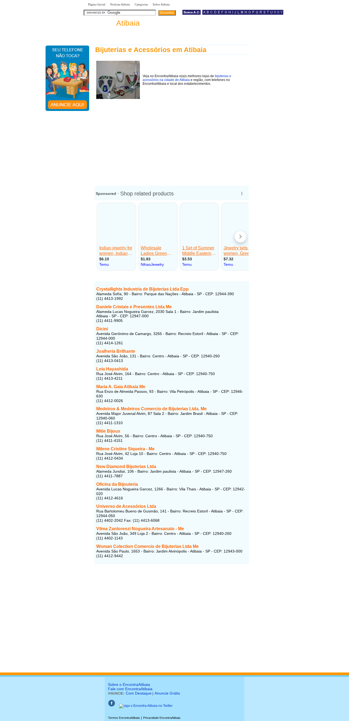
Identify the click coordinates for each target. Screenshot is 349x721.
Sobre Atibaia (161, 4)
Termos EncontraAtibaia (124, 717)
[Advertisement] (172, 139)
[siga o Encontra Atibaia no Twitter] (146, 706)
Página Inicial (96, 4)
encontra (113, 23)
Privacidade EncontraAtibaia (161, 717)
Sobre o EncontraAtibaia (129, 684)
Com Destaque (139, 693)
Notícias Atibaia (120, 4)
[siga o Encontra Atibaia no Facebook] (111, 706)
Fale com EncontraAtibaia (130, 689)
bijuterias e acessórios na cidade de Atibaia (187, 78)
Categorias (141, 4)
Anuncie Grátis (167, 693)
